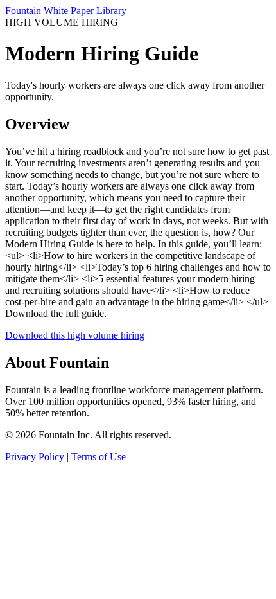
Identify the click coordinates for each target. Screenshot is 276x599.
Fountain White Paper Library (65, 10)
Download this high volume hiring (74, 335)
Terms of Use (98, 456)
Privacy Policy (34, 456)
